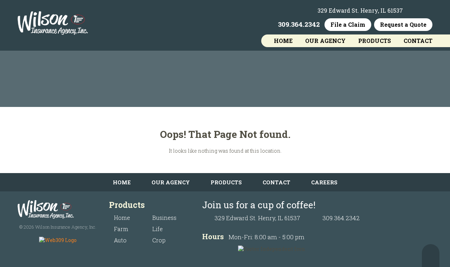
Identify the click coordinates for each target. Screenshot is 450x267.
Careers (324, 182)
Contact (418, 40)
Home (283, 40)
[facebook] (414, 10)
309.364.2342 (299, 24)
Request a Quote (403, 24)
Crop (159, 240)
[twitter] (427, 10)
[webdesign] (58, 240)
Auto (120, 240)
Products (374, 40)
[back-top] (430, 255)
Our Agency (325, 40)
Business (164, 217)
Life (157, 229)
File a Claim (347, 24)
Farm (121, 229)
